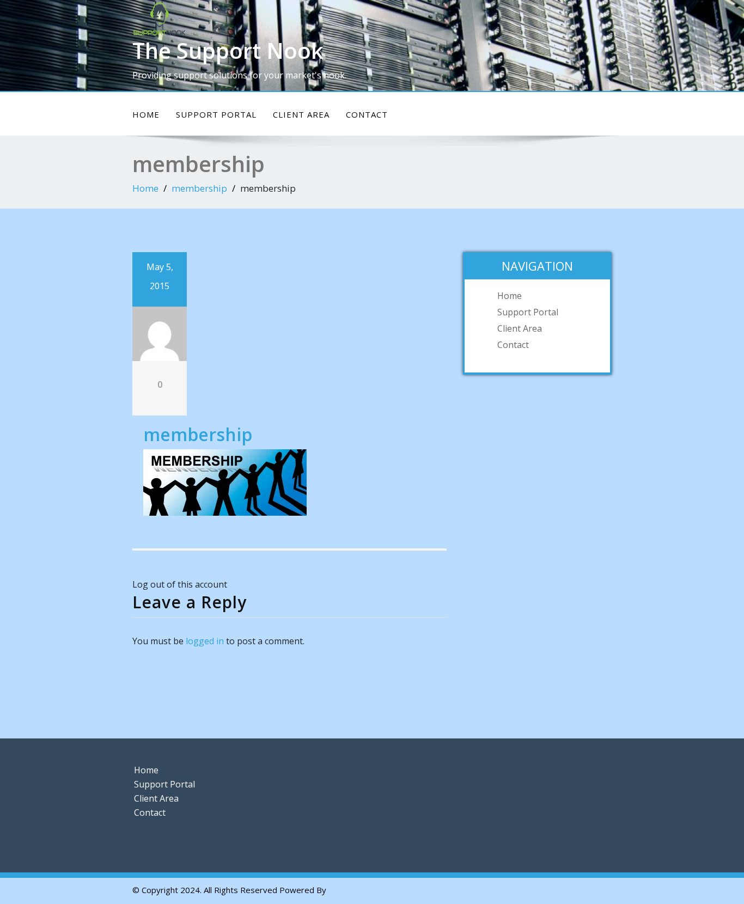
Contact (367, 114)
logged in (205, 641)
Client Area (301, 114)
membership (199, 188)
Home (146, 114)
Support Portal (216, 114)
